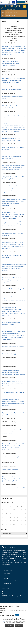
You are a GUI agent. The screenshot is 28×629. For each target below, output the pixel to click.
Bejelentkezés (7, 583)
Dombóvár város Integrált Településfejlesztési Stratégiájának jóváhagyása (11, 309)
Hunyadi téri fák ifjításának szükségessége (13, 289)
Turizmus (6, 576)
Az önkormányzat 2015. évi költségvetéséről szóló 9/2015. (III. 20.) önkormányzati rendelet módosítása (13, 214)
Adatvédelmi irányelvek (10, 581)
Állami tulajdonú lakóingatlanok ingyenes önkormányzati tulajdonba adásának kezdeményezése (12, 431)
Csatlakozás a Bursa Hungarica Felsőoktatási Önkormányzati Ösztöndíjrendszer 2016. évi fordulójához (13, 372)
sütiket (4, 621)
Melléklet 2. (13, 218)
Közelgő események (11, 12)
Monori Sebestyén (7, 339)
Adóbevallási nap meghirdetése (10, 469)
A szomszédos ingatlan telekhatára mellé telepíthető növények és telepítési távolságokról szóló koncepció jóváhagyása (13, 298)
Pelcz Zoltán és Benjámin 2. (17, 337)
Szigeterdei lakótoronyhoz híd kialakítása (13, 346)
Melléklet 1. (6, 218)
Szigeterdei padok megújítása (10, 354)
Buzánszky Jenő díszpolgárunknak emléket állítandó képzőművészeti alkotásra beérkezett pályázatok (13, 333)
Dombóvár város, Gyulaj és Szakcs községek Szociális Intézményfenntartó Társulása (13, 129)
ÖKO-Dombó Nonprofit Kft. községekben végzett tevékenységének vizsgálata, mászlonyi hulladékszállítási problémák (13, 167)
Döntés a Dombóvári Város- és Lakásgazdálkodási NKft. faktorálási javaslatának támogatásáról (11, 479)
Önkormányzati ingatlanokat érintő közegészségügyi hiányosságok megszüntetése (11, 279)
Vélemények (12, 65)
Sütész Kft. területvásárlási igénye (11, 89)
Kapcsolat (6, 578)
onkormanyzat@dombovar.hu (10, 594)
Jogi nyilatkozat (11, 610)
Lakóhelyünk (7, 573)
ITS (11, 311)
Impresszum (3, 610)
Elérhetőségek (10, 15)
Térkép (14, 108)
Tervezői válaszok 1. (13, 313)
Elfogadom (9, 625)
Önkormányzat (8, 570)
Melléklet (5, 65)
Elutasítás (18, 625)
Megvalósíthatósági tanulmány (11, 82)
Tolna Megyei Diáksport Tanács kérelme (13, 392)
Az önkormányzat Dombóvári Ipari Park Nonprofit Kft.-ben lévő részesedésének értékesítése (13, 383)
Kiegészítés (6, 192)
